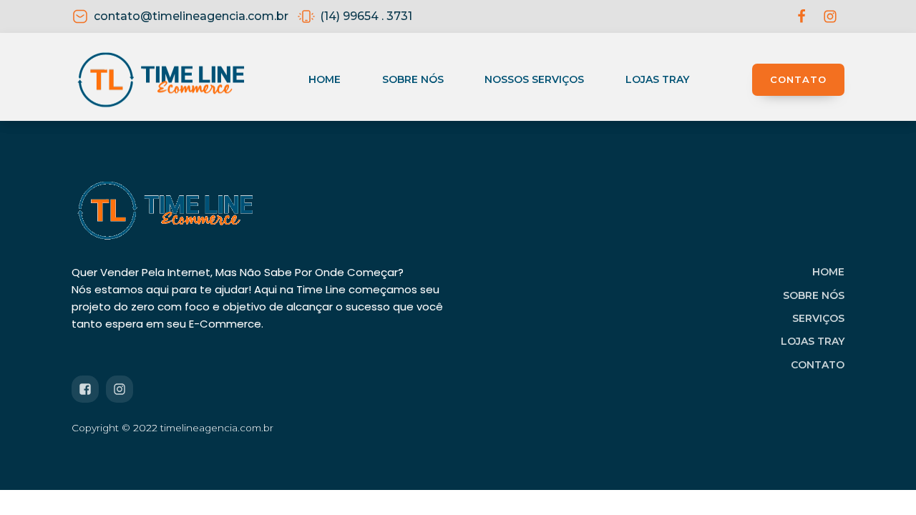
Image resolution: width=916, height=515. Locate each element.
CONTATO (798, 79)
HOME (828, 271)
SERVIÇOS (818, 318)
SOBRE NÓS (813, 295)
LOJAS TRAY (812, 341)
